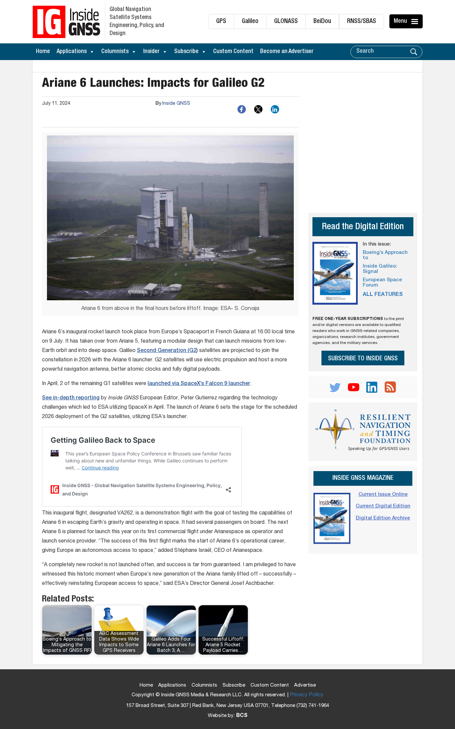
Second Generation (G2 (167, 351)
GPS (221, 21)
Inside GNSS (176, 103)
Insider (151, 52)
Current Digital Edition (383, 506)
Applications (72, 52)
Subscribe (186, 52)
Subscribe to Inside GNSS (363, 359)
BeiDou (322, 21)
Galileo (250, 21)
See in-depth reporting (71, 398)
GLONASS (286, 21)
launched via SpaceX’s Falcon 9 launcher (199, 384)
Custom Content (233, 52)
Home (43, 52)
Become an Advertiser (286, 52)
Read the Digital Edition (363, 227)
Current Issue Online (383, 494)
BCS (241, 716)
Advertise (305, 685)
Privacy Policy (306, 695)
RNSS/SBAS (361, 21)
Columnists (115, 52)
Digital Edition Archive (383, 518)
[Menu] (416, 21)
